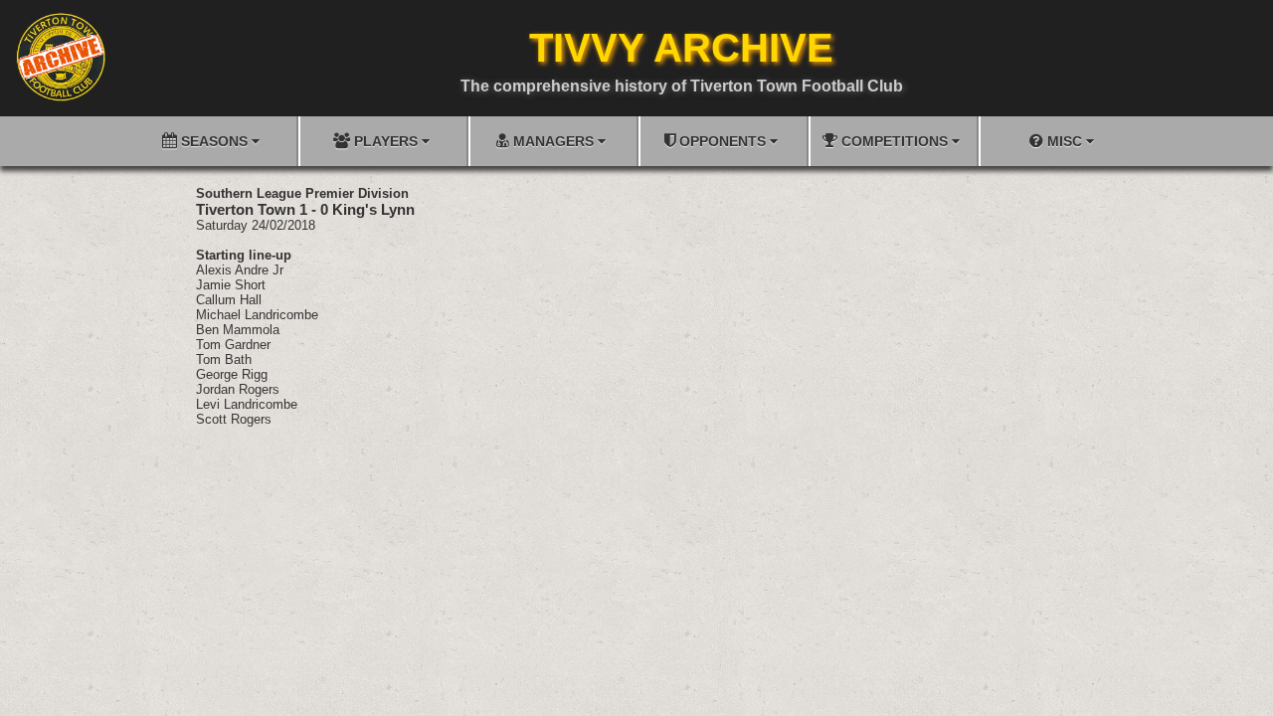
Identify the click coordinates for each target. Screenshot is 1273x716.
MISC (1064, 141)
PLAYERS (386, 141)
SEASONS (214, 141)
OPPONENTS (722, 141)
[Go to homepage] (60, 56)
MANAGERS (553, 141)
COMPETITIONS (894, 141)
